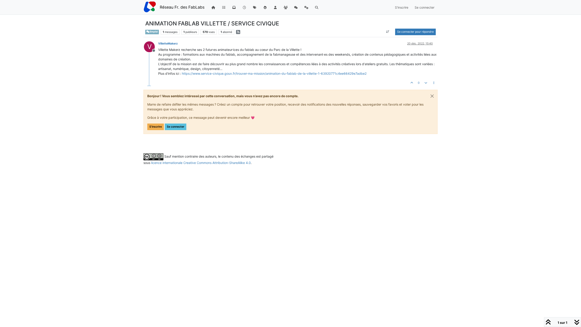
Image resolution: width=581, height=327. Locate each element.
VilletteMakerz (168, 43)
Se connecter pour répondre (415, 31)
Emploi (153, 31)
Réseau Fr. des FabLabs (182, 7)
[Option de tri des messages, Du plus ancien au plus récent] (387, 32)
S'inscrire (155, 126)
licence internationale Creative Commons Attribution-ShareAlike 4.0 (201, 163)
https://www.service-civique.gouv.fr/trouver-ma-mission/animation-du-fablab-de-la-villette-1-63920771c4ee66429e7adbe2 (274, 73)
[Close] (432, 96)
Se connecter (175, 126)
